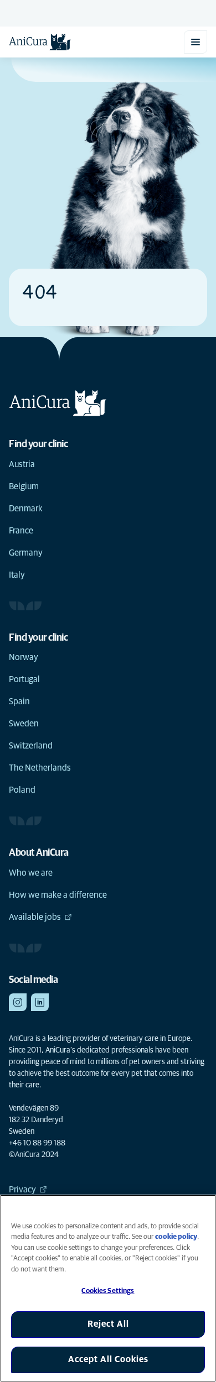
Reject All (108, 1324)
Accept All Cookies (108, 1359)
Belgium (24, 486)
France (21, 530)
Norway (23, 657)
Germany (26, 552)
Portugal (24, 679)
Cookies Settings (107, 1291)
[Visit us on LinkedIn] (40, 1002)
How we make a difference (58, 895)
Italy (17, 574)
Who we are (31, 872)
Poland (22, 790)
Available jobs (35, 917)
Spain (19, 701)
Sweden (24, 723)
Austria (22, 464)
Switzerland (31, 745)
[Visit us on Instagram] (18, 1002)
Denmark (26, 508)
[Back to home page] (40, 42)
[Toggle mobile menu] (195, 42)
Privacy (22, 1189)
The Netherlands (40, 767)
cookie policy (176, 1236)
